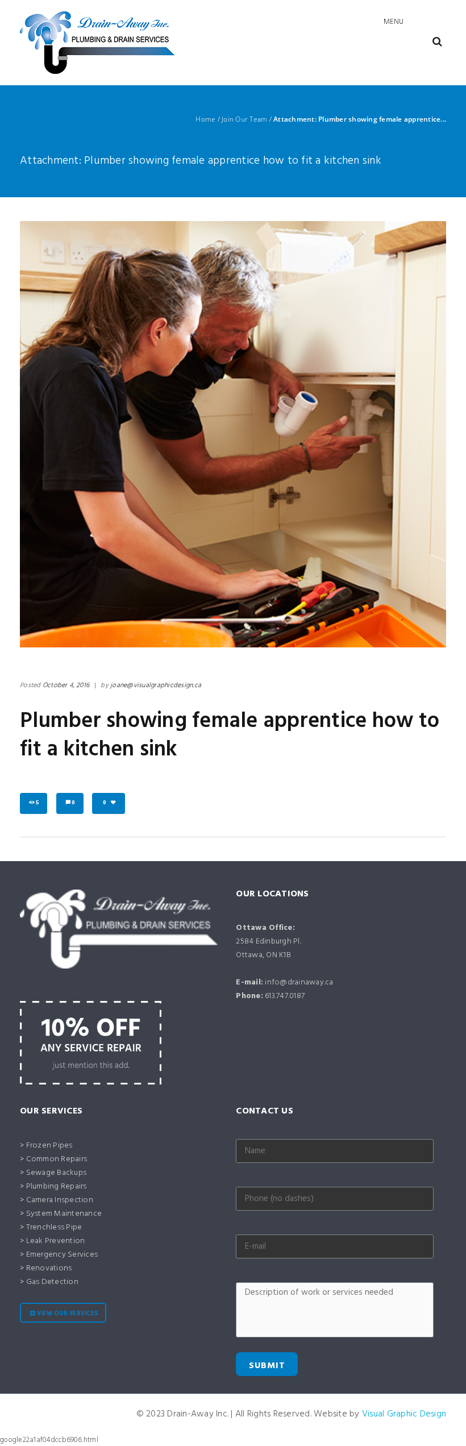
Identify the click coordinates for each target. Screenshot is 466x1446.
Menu (393, 22)
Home (205, 119)
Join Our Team (244, 119)
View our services (67, 1314)
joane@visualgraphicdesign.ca (155, 685)
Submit (267, 1365)
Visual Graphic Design (404, 1414)
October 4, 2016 (66, 685)
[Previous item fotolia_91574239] (126, 434)
